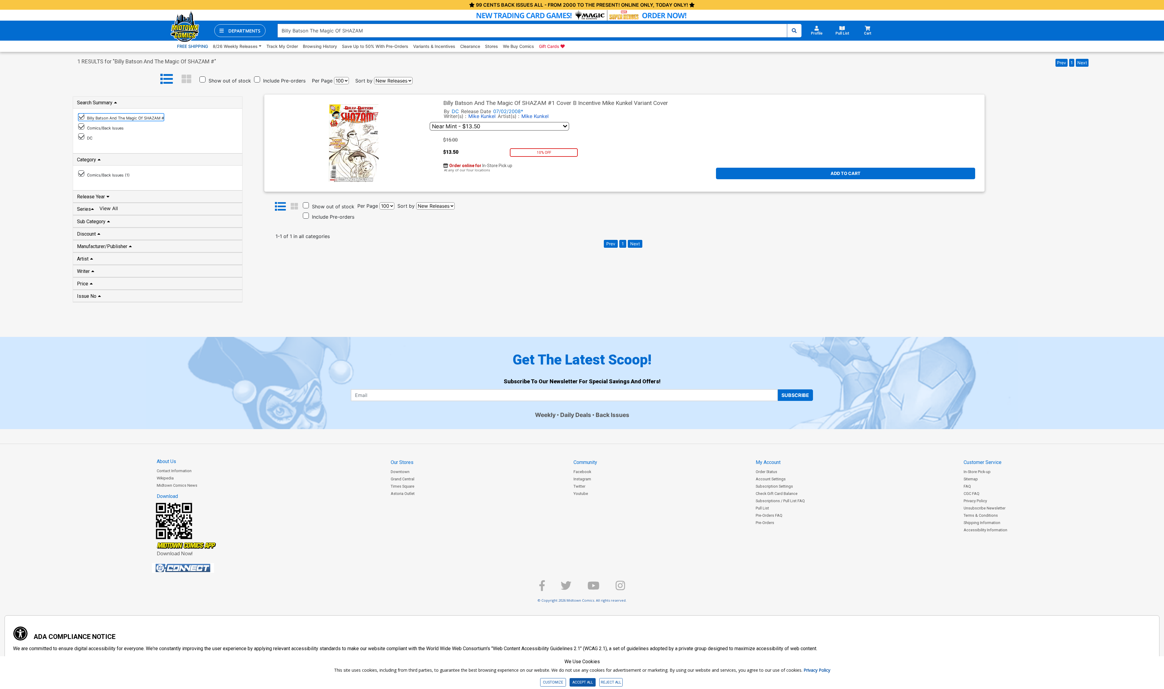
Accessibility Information (985, 530)
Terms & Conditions (981, 515)
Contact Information (174, 471)
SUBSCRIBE (795, 395)
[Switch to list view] (166, 79)
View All (108, 209)
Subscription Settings (774, 486)
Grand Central (402, 479)
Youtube (581, 493)
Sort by (364, 81)
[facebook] (542, 588)
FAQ (967, 486)
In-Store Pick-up (977, 471)
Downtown (400, 471)
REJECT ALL (611, 682)
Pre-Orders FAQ (769, 515)
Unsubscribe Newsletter (984, 508)
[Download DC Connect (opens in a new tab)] (194, 568)
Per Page (322, 81)
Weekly (545, 414)
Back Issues (612, 414)
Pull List (762, 508)
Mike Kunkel (482, 116)
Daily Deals (575, 414)
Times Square (402, 486)
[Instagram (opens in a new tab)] (620, 588)
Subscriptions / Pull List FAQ (780, 501)
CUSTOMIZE (553, 682)
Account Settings (771, 479)
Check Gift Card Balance (777, 493)
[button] (240, 30)
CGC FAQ (971, 493)
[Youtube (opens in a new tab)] (593, 588)
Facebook (582, 471)
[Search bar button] (794, 30)
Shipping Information (982, 522)
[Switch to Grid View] (186, 79)
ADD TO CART (846, 173)
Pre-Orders (765, 522)
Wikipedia (165, 478)
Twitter (579, 486)
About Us (166, 461)
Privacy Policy (975, 501)
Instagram (582, 479)
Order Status (766, 471)
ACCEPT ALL (582, 682)
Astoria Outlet (403, 493)
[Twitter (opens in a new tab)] (566, 588)
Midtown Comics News (177, 485)
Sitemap (971, 479)
